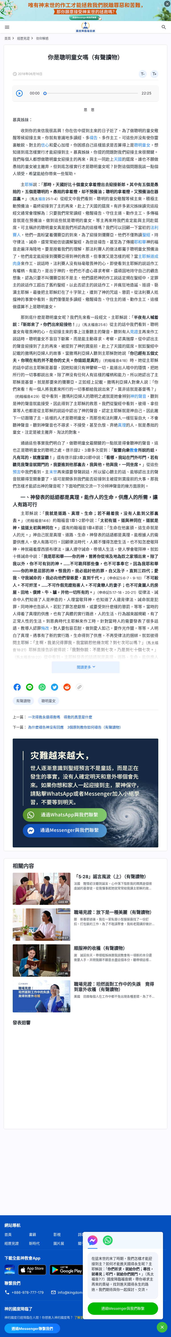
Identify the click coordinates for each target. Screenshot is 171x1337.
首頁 (7, 38)
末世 (53, 472)
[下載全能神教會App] (9, 1269)
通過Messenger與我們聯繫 (123, 1308)
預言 (17, 472)
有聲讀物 (23, 701)
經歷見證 (23, 38)
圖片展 (58, 1243)
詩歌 (81, 1234)
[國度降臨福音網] (85, 27)
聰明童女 (142, 145)
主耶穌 (144, 256)
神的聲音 (138, 396)
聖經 (146, 235)
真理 (122, 425)
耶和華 (140, 242)
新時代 (34, 1243)
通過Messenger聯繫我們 (32, 1328)
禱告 (94, 137)
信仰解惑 (42, 38)
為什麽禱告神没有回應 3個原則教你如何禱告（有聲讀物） (75, 727)
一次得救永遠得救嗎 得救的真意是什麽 (60, 717)
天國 (118, 159)
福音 (42, 199)
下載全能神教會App (22, 1258)
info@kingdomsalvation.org (81, 1292)
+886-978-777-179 (28, 1292)
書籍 (32, 1234)
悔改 (45, 628)
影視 (57, 1234)
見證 (134, 331)
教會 (134, 450)
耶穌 (29, 184)
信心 (45, 145)
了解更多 (80, 1317)
